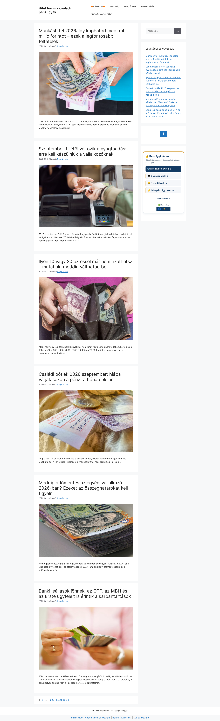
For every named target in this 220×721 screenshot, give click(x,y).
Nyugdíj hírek (130, 6)
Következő (62, 700)
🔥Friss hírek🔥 (98, 6)
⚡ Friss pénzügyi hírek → (161, 190)
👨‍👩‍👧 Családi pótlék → (158, 176)
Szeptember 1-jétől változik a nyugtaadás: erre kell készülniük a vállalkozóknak (82, 151)
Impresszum (77, 717)
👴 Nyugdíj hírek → (157, 183)
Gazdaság (114, 6)
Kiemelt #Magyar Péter (101, 14)
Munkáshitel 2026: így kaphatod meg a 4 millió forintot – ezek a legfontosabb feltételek (81, 36)
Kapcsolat (126, 717)
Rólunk (115, 717)
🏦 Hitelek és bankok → (159, 168)
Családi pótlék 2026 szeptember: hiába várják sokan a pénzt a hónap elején (80, 376)
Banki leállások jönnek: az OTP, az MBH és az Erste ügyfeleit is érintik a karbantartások (85, 593)
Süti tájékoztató (141, 717)
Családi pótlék (147, 6)
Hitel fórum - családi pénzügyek (55, 10)
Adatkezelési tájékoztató (97, 717)
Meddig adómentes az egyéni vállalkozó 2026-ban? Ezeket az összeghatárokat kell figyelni (83, 488)
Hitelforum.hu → (163, 199)
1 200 (51, 700)
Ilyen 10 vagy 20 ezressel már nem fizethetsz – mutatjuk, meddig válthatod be (85, 264)
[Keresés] (177, 31)
